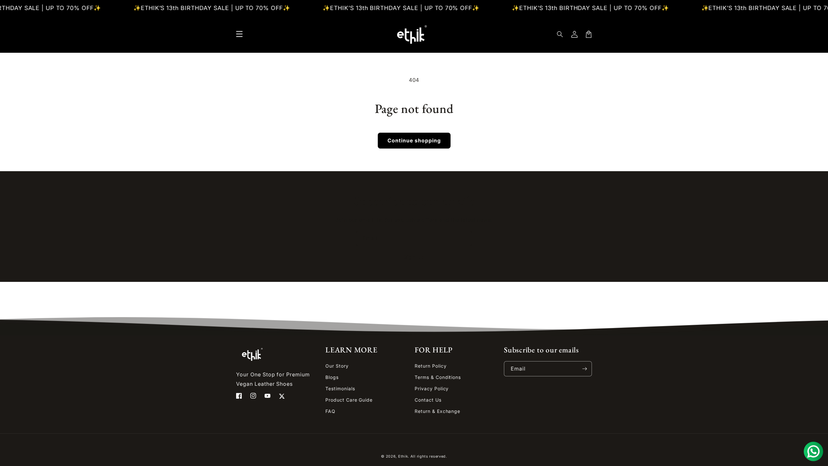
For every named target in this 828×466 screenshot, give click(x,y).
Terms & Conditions (438, 377)
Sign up (414, 257)
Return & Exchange (437, 411)
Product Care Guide (349, 400)
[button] (560, 34)
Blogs (332, 377)
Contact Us (428, 400)
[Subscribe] (584, 368)
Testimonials (340, 388)
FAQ (330, 411)
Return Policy (430, 366)
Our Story (337, 366)
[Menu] (239, 34)
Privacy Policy (432, 388)
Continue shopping (414, 140)
